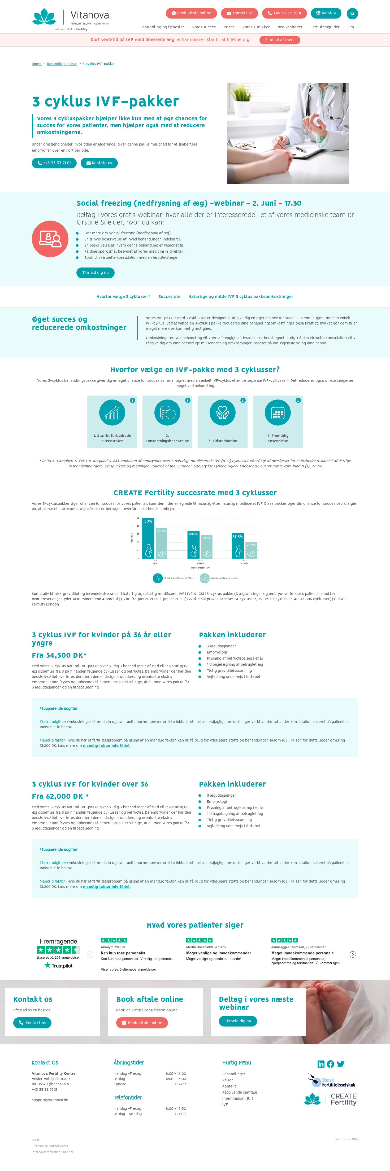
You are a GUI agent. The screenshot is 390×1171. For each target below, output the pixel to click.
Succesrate (169, 297)
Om (351, 27)
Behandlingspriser (62, 64)
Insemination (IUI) (237, 1099)
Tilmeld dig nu (95, 273)
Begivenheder (290, 27)
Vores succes (204, 27)
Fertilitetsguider (325, 27)
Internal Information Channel (52, 1152)
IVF (225, 1105)
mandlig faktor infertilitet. (107, 746)
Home (37, 64)
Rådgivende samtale (239, 1093)
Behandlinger (233, 1074)
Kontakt (229, 1087)
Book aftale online (194, 13)
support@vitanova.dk (50, 1100)
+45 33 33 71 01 (287, 13)
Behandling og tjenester (162, 27)
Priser (229, 27)
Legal (35, 1140)
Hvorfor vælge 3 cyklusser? (123, 297)
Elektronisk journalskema (50, 1146)
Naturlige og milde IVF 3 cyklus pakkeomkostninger (240, 297)
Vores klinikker (256, 27)
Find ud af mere (279, 40)
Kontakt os (242, 13)
